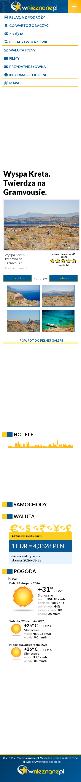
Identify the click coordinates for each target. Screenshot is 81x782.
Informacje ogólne (28, 75)
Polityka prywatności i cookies (41, 761)
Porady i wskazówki (28, 42)
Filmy (14, 58)
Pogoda (25, 571)
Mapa (14, 83)
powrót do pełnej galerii (41, 340)
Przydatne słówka (27, 66)
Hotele (23, 434)
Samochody (30, 504)
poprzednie (17, 278)
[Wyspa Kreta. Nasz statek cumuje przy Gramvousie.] (58, 330)
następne (63, 278)
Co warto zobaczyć (29, 25)
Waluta (24, 516)
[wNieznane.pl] (34, 10)
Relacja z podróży (27, 17)
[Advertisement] (40, 128)
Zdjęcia (16, 34)
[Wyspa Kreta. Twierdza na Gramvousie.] (23, 305)
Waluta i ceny (22, 50)
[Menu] (74, 6)
